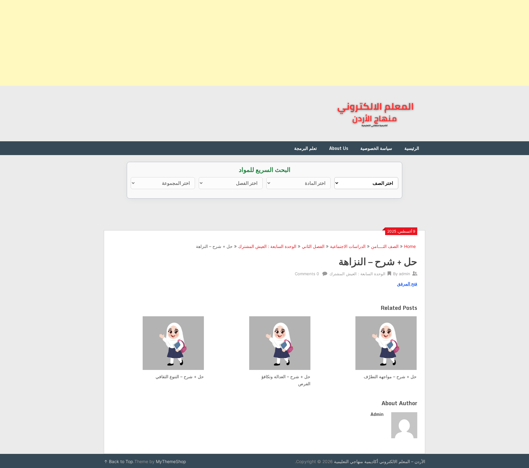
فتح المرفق (407, 283)
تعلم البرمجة (305, 148)
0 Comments (307, 273)
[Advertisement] (345, 43)
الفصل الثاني (313, 246)
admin (404, 273)
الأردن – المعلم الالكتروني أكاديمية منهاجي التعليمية (379, 461)
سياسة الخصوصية (376, 148)
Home (410, 246)
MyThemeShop (171, 461)
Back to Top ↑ (118, 461)
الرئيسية (411, 148)
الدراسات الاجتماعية (348, 246)
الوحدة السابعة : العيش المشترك (267, 246)
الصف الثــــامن (385, 246)
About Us (338, 148)
